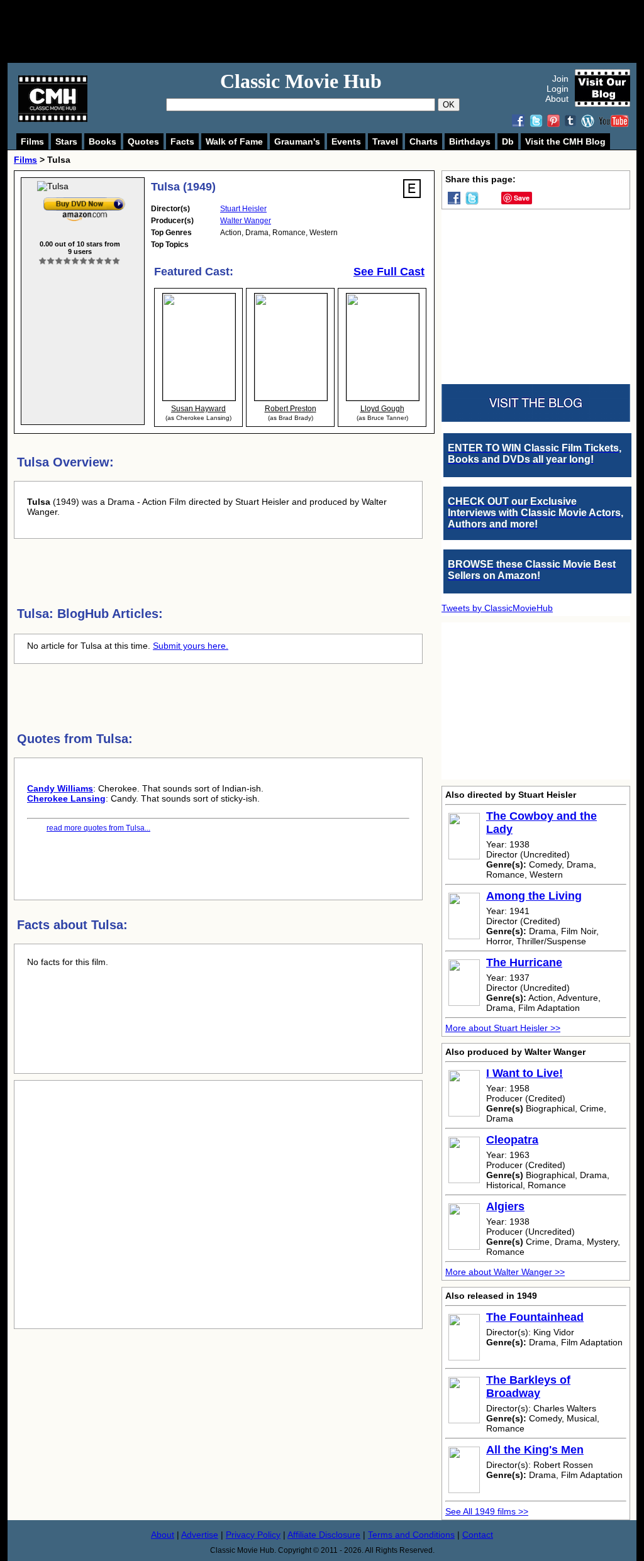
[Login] (79, 261)
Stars (66, 141)
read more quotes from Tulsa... (98, 828)
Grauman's (297, 141)
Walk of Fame (234, 141)
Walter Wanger (245, 220)
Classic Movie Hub (301, 81)
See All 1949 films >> (486, 1511)
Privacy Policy (253, 1535)
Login (558, 89)
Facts (182, 141)
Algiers (505, 1206)
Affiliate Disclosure (323, 1535)
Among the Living (534, 896)
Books (102, 141)
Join (560, 79)
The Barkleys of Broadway (528, 1386)
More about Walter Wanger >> (505, 1272)
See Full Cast (389, 271)
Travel (385, 141)
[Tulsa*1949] (84, 200)
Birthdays (470, 141)
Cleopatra (512, 1140)
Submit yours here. (190, 646)
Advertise (199, 1535)
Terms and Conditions (411, 1535)
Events (346, 141)
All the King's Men (535, 1449)
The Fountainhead (535, 1317)
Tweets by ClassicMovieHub (497, 608)
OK (449, 104)
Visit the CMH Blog (565, 141)
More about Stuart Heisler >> (502, 1028)
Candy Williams (60, 788)
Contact (477, 1535)
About (557, 99)
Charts (423, 141)
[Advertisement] (336, 31)
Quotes (143, 141)
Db (508, 141)
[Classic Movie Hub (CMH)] (52, 119)
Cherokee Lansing (66, 798)
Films (32, 141)
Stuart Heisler (243, 208)
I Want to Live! (524, 1073)
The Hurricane (524, 962)
